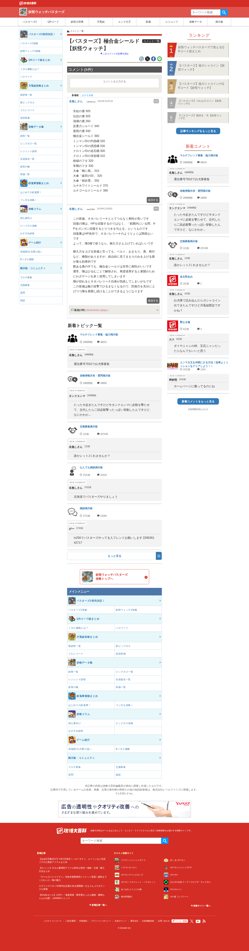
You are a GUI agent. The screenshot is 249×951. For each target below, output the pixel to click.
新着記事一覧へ (99, 905)
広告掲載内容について (198, 409)
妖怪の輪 (25, 166)
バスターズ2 (30, 21)
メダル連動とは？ (29, 69)
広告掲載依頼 (148, 921)
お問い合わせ (164, 921)
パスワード (26, 76)
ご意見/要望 (70, 921)
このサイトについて (52, 921)
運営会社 (134, 921)
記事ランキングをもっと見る (198, 131)
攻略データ (195, 21)
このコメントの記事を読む (115, 53)
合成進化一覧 (27, 159)
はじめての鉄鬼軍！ (31, 192)
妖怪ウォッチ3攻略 (30, 51)
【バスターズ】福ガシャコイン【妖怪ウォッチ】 (201, 67)
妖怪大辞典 (77, 21)
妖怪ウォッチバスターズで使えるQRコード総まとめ (201, 49)
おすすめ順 (87, 95)
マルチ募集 (26, 277)
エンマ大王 (124, 21)
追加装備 (25, 117)
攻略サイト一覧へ (202, 905)
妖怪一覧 (25, 136)
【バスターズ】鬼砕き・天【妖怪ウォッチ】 (199, 117)
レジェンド (172, 21)
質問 (22, 292)
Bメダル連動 (27, 259)
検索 (224, 12)
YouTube (198, 921)
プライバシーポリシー (101, 921)
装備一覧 (25, 174)
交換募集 (25, 285)
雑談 (22, 300)
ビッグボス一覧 (28, 143)
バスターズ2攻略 (29, 43)
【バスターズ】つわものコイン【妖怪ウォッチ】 (199, 102)
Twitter (192, 921)
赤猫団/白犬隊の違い (31, 251)
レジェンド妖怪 (28, 151)
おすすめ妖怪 (27, 233)
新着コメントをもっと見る (198, 401)
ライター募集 (181, 921)
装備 (148, 21)
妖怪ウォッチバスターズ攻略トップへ (112, 576)
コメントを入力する (114, 81)
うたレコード (27, 110)
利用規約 (83, 921)
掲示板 (219, 21)
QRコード (53, 21)
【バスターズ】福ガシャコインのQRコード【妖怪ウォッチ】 (201, 85)
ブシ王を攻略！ (28, 200)
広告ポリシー (121, 921)
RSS (204, 921)
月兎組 (101, 21)
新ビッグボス (27, 102)
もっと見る (114, 555)
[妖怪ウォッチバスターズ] (28, 4)
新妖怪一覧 (26, 94)
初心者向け (26, 218)
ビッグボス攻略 (28, 225)
